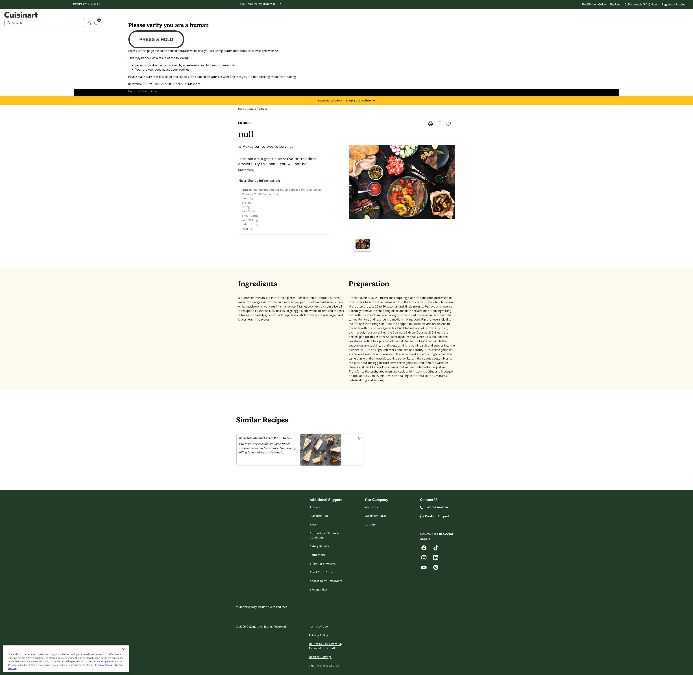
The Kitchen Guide (594, 4)
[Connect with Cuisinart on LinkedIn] (435, 557)
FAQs (313, 524)
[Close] (123, 649)
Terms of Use (318, 626)
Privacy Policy (318, 635)
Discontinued (319, 516)
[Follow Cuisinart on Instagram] (423, 557)
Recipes (615, 4)
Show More (246, 170)
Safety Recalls (319, 546)
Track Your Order (322, 572)
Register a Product (674, 4)
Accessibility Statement (326, 581)
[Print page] (430, 123)
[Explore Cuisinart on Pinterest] (435, 567)
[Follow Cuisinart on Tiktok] (435, 547)
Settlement (317, 555)
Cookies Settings (320, 657)
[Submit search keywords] (9, 23)
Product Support (437, 516)
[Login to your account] (88, 22)
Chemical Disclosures (324, 665)
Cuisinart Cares (375, 516)
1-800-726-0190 (436, 507)
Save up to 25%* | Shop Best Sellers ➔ (346, 100)
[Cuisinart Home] (21, 15)
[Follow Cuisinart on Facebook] (423, 547)
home (241, 109)
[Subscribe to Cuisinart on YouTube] (423, 567)
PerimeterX (146, 91)
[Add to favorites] (448, 124)
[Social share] (440, 123)
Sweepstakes (319, 589)
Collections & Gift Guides (641, 4)
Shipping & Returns (323, 563)
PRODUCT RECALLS (86, 4)
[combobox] (44, 23)
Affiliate (315, 507)
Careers (370, 524)
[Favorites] (360, 438)
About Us (371, 507)
